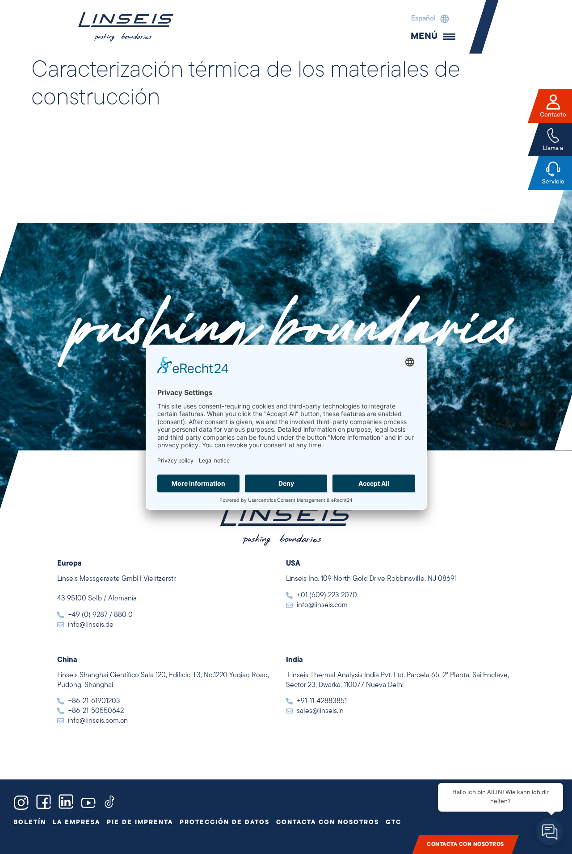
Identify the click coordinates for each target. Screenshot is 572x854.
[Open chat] (549, 831)
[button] (428, 18)
